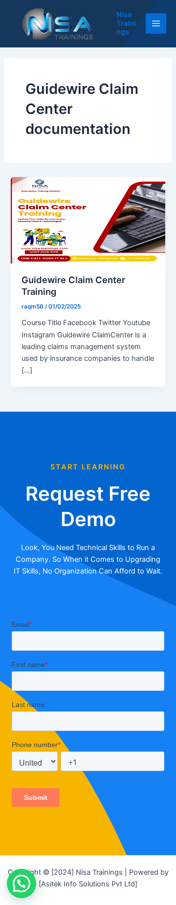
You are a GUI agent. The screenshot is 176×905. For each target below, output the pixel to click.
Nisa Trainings (126, 23)
